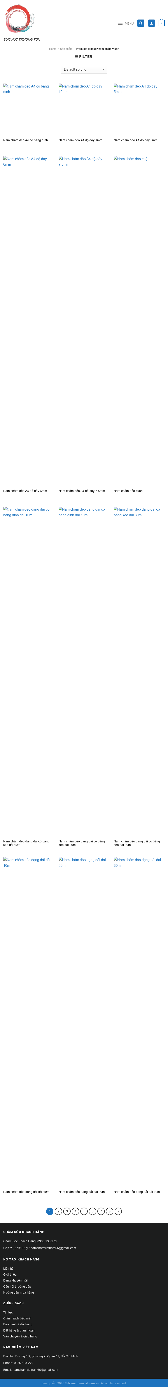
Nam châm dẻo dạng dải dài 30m (137, 1192)
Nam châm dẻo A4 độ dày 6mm (25, 491)
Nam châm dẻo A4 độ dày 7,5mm (82, 491)
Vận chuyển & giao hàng (20, 1336)
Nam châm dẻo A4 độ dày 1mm (80, 140)
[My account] (151, 23)
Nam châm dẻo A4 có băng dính (25, 140)
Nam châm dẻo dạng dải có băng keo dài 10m (26, 843)
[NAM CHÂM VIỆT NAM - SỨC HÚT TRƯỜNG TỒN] (24, 18)
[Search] (140, 23)
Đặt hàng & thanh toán (19, 1330)
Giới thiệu (10, 1274)
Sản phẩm (66, 48)
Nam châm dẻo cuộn (128, 491)
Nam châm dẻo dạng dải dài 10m (26, 1192)
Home (52, 48)
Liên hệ (8, 1268)
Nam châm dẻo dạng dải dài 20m (82, 1192)
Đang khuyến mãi (15, 1280)
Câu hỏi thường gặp (17, 1286)
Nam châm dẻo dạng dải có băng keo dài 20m (82, 843)
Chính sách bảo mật (17, 1318)
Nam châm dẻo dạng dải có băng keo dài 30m (137, 843)
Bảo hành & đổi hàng (17, 1324)
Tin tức (8, 1312)
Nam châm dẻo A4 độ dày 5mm (136, 140)
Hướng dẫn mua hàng (18, 1292)
